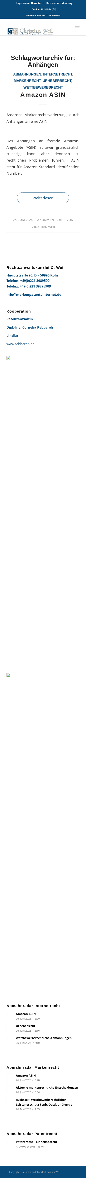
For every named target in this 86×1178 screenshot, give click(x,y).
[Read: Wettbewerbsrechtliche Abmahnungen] (10, 1039)
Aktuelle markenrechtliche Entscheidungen (47, 1087)
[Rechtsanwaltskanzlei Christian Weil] (35, 27)
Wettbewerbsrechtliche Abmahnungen (44, 1038)
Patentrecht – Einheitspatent (36, 1142)
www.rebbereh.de (20, 344)
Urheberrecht (57, 81)
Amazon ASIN (43, 94)
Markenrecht (27, 81)
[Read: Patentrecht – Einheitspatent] (10, 1143)
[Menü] (77, 27)
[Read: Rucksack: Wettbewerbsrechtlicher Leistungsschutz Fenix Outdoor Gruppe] (10, 1101)
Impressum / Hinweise (28, 3)
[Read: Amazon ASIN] (10, 1015)
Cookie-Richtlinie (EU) (44, 9)
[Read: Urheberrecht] (10, 1027)
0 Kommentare (49, 220)
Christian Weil (43, 227)
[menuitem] (29, 3)
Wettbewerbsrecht (43, 87)
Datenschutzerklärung (59, 3)
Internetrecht (57, 74)
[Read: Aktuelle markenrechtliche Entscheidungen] (10, 1089)
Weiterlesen (43, 197)
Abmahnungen (27, 74)
